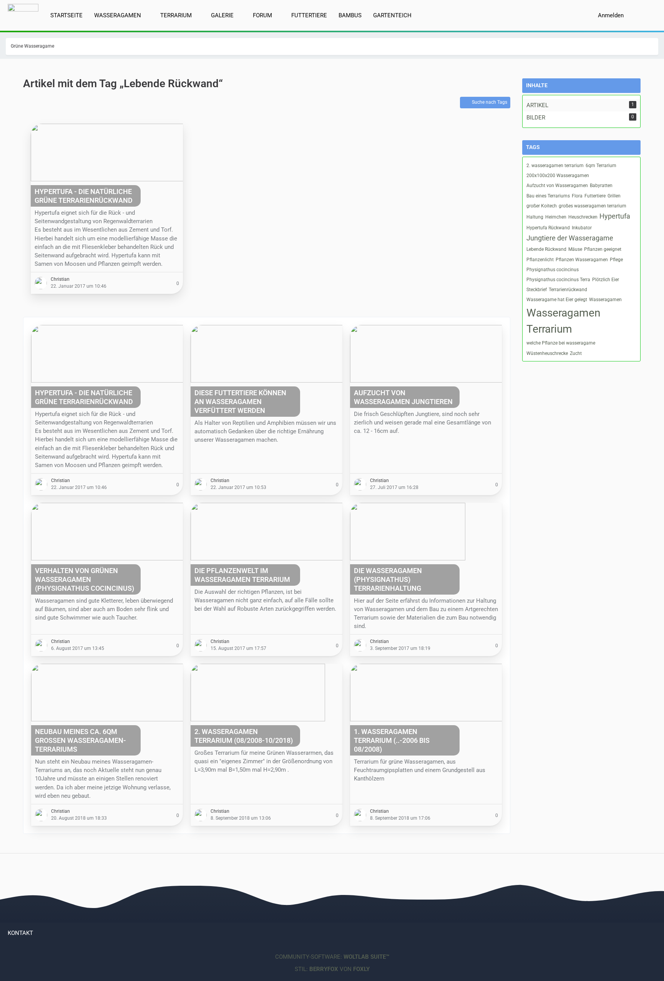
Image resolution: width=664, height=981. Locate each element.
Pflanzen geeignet (602, 249)
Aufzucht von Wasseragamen (557, 185)
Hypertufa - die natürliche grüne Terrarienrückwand (84, 195)
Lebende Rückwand (546, 249)
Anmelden (611, 15)
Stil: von (332, 969)
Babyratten (601, 185)
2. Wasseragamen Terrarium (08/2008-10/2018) (243, 735)
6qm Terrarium (601, 165)
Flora (577, 196)
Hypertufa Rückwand (548, 227)
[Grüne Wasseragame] (23, 12)
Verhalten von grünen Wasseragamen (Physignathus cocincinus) (84, 579)
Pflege (616, 259)
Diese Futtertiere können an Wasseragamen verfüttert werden (240, 401)
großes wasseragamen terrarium (592, 206)
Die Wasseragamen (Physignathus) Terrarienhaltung (388, 579)
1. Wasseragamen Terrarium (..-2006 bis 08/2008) (392, 740)
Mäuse (575, 249)
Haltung (534, 217)
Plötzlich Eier (605, 279)
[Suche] (642, 15)
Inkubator (582, 227)
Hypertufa (614, 216)
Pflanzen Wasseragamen (582, 259)
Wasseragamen (605, 299)
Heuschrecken (583, 217)
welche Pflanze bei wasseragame (560, 343)
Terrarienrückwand (568, 289)
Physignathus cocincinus (552, 269)
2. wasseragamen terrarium (555, 165)
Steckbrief (536, 289)
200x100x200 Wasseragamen (557, 175)
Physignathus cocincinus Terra (558, 279)
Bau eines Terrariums (548, 196)
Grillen (614, 196)
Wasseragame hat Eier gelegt (556, 299)
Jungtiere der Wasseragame (569, 238)
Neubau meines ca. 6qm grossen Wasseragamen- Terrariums (80, 740)
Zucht (576, 353)
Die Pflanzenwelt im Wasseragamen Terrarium (242, 575)
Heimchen (555, 217)
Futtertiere (595, 196)
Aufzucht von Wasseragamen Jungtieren (403, 397)
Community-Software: (332, 956)
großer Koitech (541, 206)
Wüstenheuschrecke (547, 353)
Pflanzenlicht (540, 259)
